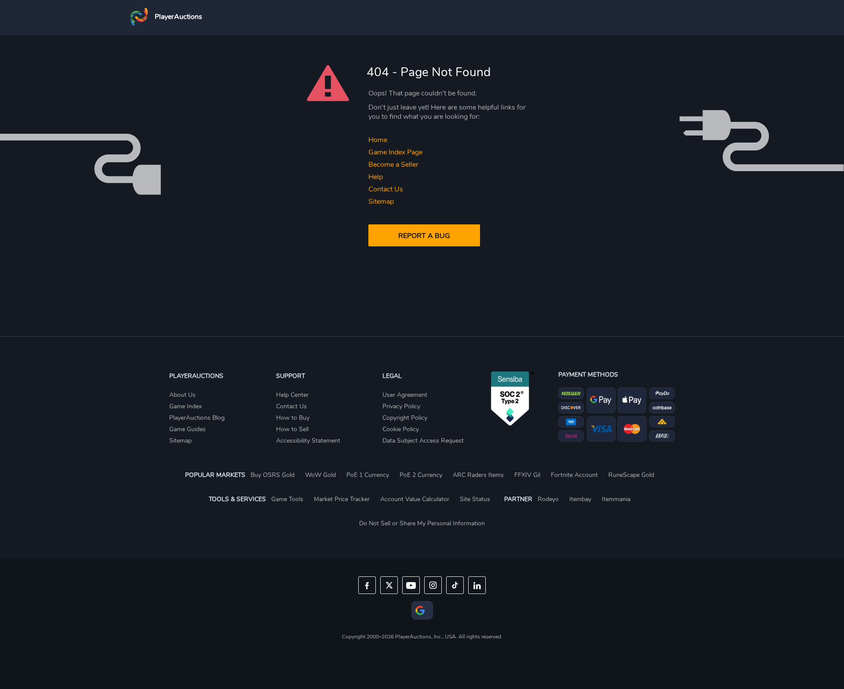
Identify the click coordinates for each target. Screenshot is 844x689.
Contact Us (385, 189)
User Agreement (404, 395)
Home (377, 140)
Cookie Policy (400, 429)
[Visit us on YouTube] (411, 585)
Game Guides (187, 429)
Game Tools (287, 499)
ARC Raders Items (478, 475)
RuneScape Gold (631, 475)
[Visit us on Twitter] (389, 585)
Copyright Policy (404, 418)
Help (375, 177)
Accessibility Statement (308, 440)
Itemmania (616, 499)
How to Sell (292, 429)
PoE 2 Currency (421, 475)
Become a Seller (393, 164)
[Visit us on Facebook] (367, 585)
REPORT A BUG (424, 236)
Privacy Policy (401, 406)
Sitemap (381, 201)
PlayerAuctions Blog (197, 418)
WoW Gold (320, 475)
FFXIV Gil (527, 475)
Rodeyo (548, 499)
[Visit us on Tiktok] (455, 585)
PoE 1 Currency (367, 475)
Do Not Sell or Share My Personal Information (422, 523)
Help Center (292, 395)
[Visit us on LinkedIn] (477, 585)
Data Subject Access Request (423, 440)
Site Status (475, 499)
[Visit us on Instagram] (433, 585)
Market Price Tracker (342, 499)
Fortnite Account (574, 475)
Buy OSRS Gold (273, 475)
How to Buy (292, 418)
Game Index (185, 406)
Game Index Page (395, 152)
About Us (182, 395)
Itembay (580, 499)
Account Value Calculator (414, 499)
